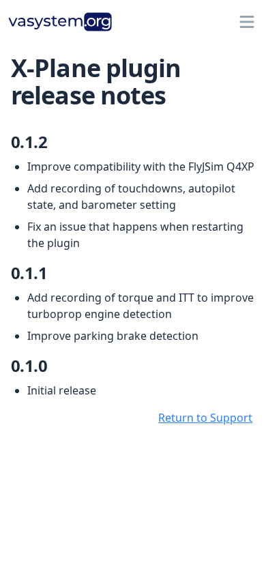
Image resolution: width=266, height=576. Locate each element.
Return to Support (205, 417)
